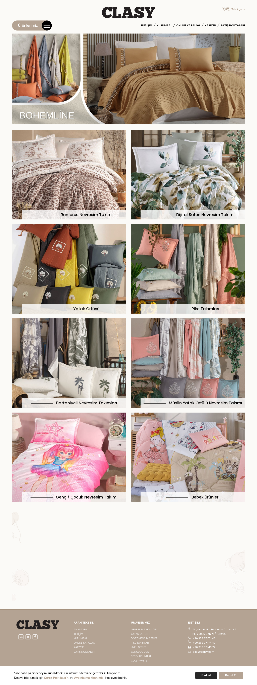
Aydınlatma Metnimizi (89, 677)
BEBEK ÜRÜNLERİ (141, 656)
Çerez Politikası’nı (56, 677)
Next (237, 79)
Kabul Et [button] (231, 675)
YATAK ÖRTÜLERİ (141, 634)
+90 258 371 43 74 (204, 647)
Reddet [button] (206, 675)
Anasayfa (80, 629)
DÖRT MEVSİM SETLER (144, 638)
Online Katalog (188, 25)
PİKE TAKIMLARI (140, 643)
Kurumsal (80, 638)
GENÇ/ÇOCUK (140, 652)
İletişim (146, 25)
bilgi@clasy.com (203, 652)
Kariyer (210, 25)
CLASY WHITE (139, 661)
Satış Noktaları (232, 25)
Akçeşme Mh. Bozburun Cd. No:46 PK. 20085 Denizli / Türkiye (214, 632)
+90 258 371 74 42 (204, 638)
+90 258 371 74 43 (204, 643)
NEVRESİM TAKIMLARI (144, 629)
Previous (20, 79)
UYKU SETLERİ (139, 647)
